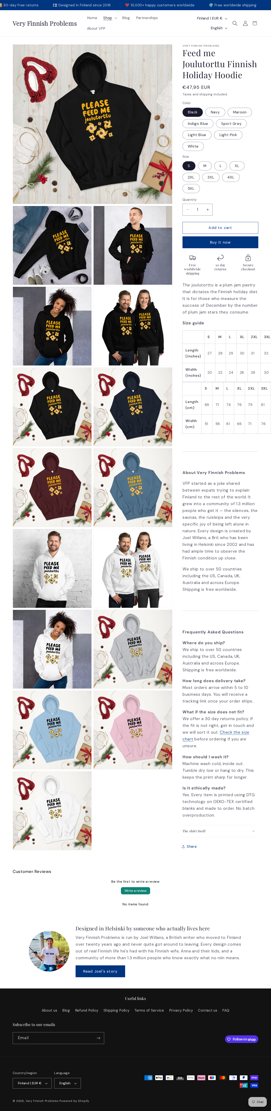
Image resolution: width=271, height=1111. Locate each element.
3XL (210, 177)
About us (49, 1010)
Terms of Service (149, 1010)
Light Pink (228, 134)
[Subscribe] (98, 1038)
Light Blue (197, 134)
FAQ (225, 1010)
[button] (109, 18)
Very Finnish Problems (42, 1101)
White (193, 146)
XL (237, 165)
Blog (66, 1010)
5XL (191, 188)
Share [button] (192, 846)
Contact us (207, 1010)
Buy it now (220, 242)
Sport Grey (231, 123)
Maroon (240, 112)
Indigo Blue (198, 123)
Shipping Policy (117, 1010)
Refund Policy (86, 1010)
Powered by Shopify (74, 1101)
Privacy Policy (181, 1010)
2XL (191, 177)
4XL (231, 177)
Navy (215, 112)
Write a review (135, 890)
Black (193, 112)
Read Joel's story (100, 971)
